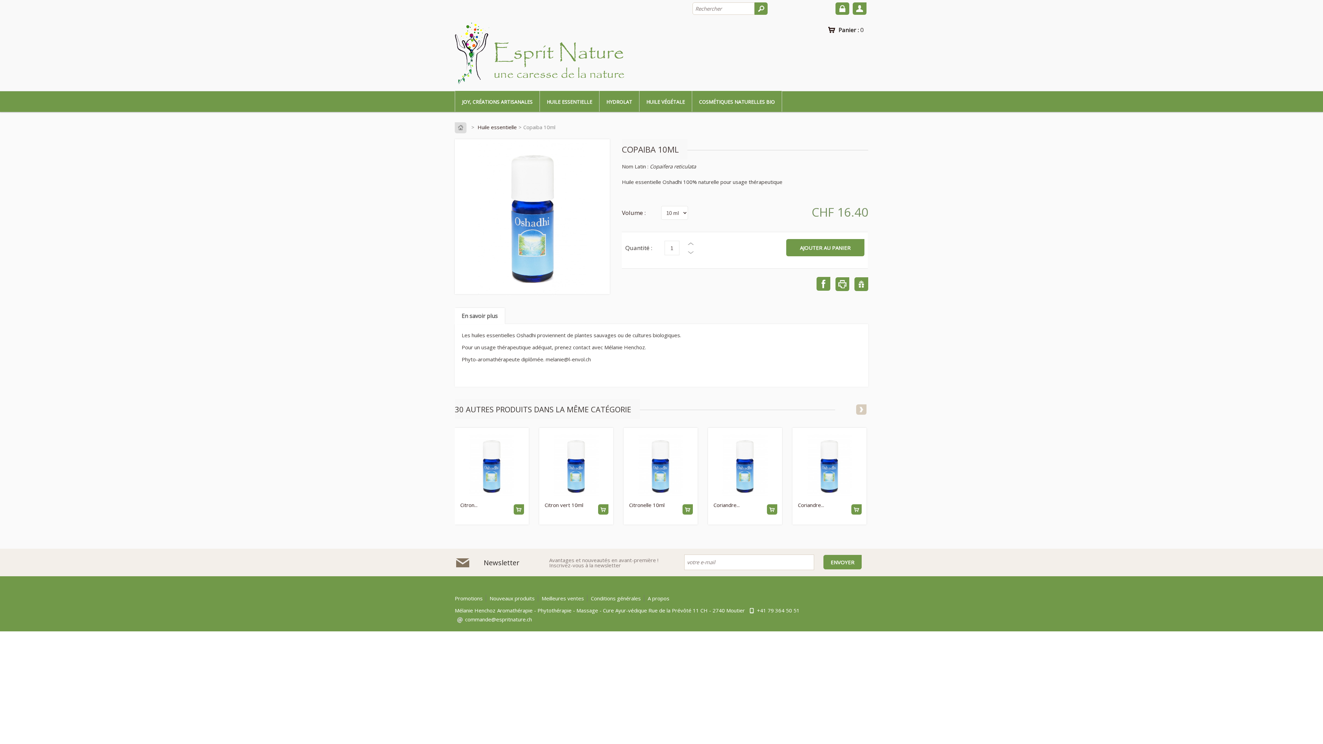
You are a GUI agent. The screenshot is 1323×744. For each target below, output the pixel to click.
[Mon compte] (859, 8)
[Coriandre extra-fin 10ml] (745, 466)
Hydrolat (619, 102)
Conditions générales (616, 598)
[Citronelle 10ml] (660, 466)
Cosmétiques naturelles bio (737, 102)
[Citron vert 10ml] (576, 466)
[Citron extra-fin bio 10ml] (491, 466)
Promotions (469, 598)
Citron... (469, 505)
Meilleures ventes (563, 598)
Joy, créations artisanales (497, 102)
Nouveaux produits (512, 598)
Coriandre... (727, 505)
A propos (658, 598)
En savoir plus (480, 316)
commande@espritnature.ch (498, 619)
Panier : (851, 30)
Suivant (861, 409)
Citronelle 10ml (647, 505)
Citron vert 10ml (564, 505)
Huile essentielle (569, 102)
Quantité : (638, 248)
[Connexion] (842, 8)
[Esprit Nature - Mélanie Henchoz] (541, 54)
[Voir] (519, 509)
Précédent (849, 409)
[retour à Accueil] (462, 127)
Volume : (634, 213)
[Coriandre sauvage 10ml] (829, 466)
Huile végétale (665, 102)
